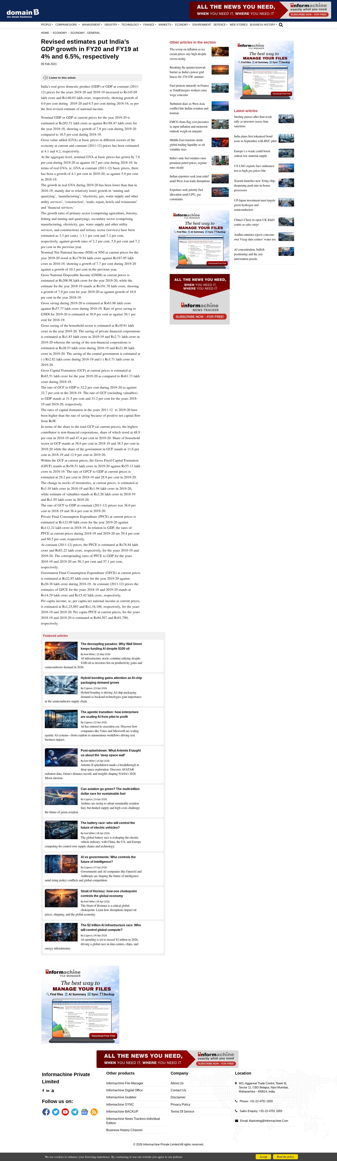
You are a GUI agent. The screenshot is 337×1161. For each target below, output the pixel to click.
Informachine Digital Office (124, 1090)
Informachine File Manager (124, 1083)
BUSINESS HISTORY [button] (262, 24)
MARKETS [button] (165, 24)
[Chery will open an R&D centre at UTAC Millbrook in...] (286, 223)
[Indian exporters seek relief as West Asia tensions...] (221, 179)
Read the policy (285, 1156)
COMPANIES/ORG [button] (66, 24)
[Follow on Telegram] (74, 1112)
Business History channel (124, 1130)
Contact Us (178, 1090)
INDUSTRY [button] (111, 24)
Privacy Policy (180, 1104)
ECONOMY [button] (181, 24)
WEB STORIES (239, 24)
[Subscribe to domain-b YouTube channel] (65, 1112)
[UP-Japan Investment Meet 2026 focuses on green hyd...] (286, 206)
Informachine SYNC (120, 1104)
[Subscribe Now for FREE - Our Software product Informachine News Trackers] (260, 10)
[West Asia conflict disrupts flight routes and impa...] (221, 109)
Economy (60, 32)
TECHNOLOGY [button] (130, 24)
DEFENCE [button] (220, 24)
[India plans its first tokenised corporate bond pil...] (286, 139)
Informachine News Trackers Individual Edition (133, 1121)
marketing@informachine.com (268, 1120)
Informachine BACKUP (122, 1111)
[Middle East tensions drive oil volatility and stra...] (221, 146)
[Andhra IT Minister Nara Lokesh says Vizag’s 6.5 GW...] (286, 238)
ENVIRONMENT (201, 24)
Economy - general (85, 32)
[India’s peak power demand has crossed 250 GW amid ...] (221, 73)
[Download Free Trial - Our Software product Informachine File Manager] (103, 1005)
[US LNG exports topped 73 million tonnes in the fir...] (286, 169)
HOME (45, 32)
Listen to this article (62, 77)
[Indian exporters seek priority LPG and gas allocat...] (221, 195)
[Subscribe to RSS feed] (94, 1112)
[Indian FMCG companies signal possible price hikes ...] (221, 127)
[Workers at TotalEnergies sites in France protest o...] (221, 91)
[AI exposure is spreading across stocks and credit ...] (286, 255)
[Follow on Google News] (84, 1112)
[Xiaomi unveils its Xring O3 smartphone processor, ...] (286, 186)
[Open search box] (281, 25)
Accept (263, 1156)
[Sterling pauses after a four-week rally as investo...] (286, 122)
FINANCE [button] (148, 24)
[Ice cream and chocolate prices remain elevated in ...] (221, 55)
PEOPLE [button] (46, 24)
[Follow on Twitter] (55, 1112)
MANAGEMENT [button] (91, 24)
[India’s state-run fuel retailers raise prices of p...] (221, 164)
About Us (177, 1083)
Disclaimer (178, 1097)
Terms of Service (182, 1111)
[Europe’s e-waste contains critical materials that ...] (286, 154)
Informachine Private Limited (161, 1144)
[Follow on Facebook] (46, 1112)
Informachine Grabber (121, 1097)
